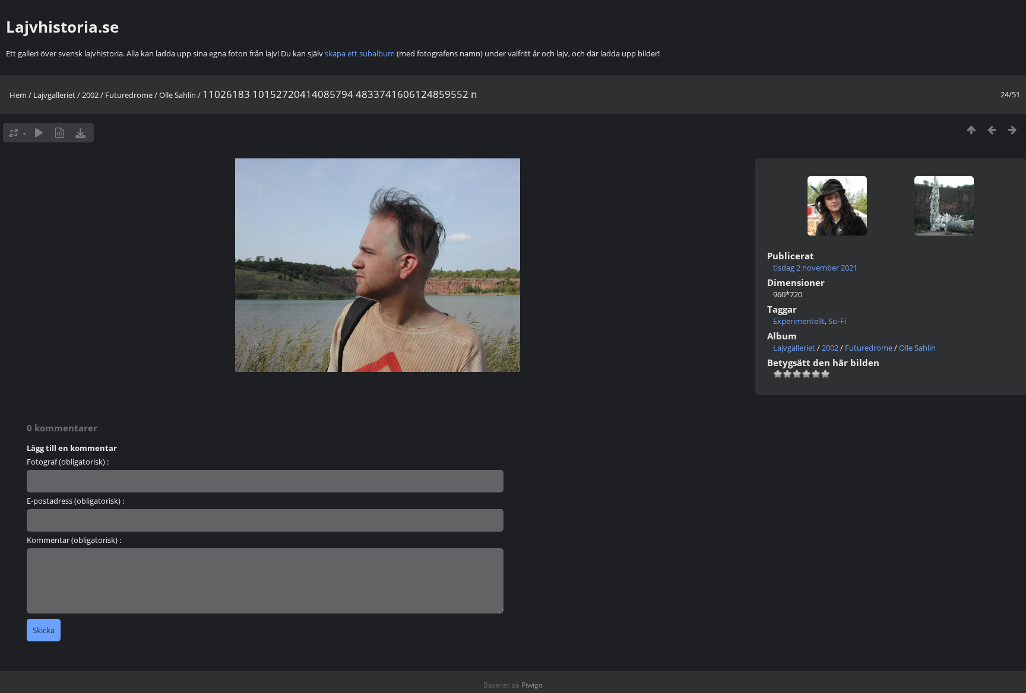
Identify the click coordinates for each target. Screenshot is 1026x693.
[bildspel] (38, 132)
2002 (90, 95)
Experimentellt (799, 321)
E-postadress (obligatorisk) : (75, 500)
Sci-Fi (837, 321)
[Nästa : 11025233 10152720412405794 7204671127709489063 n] (1012, 129)
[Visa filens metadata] (59, 132)
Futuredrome (129, 95)
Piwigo (532, 685)
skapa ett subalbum (360, 53)
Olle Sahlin (177, 95)
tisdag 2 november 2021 (815, 267)
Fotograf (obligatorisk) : (68, 461)
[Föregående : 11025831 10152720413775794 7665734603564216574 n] (991, 129)
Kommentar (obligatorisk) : (74, 540)
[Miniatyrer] (971, 129)
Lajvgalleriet (54, 95)
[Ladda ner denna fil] (80, 132)
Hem (18, 95)
